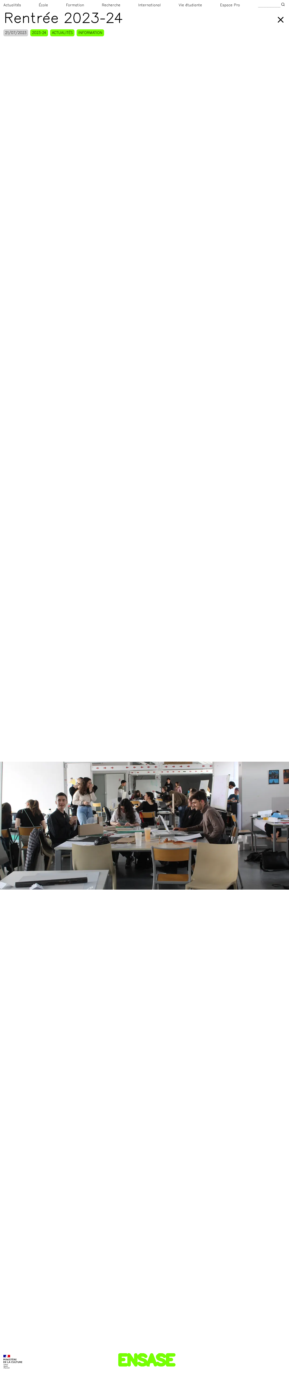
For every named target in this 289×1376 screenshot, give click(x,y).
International (149, 5)
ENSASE (146, 1361)
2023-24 (39, 33)
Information (90, 33)
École (43, 5)
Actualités (12, 5)
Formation (75, 5)
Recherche (111, 5)
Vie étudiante (190, 5)
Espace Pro (230, 5)
